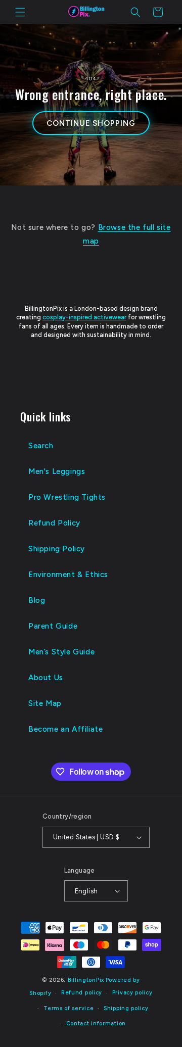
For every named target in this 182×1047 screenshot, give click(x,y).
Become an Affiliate (65, 729)
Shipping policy (126, 1008)
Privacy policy (132, 992)
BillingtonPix (86, 980)
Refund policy (81, 992)
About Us (45, 677)
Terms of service (68, 1008)
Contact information (96, 1023)
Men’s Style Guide (61, 651)
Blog (36, 600)
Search (41, 445)
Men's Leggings (56, 471)
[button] (20, 12)
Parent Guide (52, 626)
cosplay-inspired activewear (84, 317)
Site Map (45, 703)
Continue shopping (91, 123)
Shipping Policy (56, 548)
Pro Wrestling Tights (67, 497)
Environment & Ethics (68, 574)
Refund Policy (54, 523)
